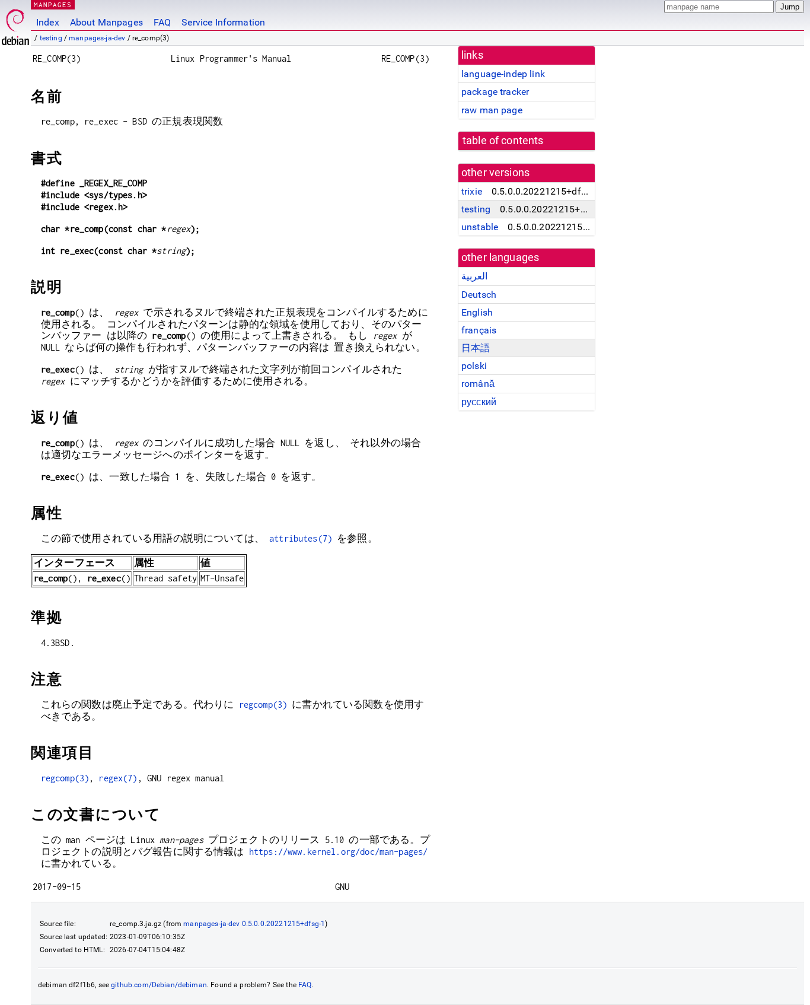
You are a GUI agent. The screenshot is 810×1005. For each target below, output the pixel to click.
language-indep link (503, 73)
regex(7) (117, 778)
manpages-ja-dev (97, 38)
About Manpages (106, 22)
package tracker (495, 91)
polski (474, 365)
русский (478, 402)
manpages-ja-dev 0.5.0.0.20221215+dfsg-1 (254, 924)
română (478, 383)
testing (51, 38)
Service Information (223, 22)
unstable (479, 227)
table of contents (503, 141)
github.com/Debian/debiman (159, 985)
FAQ (162, 22)
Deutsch (478, 294)
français (478, 330)
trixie (471, 191)
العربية (474, 276)
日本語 (475, 348)
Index (47, 22)
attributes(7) (300, 538)
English (477, 312)
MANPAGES (53, 4)
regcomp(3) (263, 704)
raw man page (491, 110)
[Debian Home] (15, 24)
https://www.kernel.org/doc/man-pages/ (338, 852)
